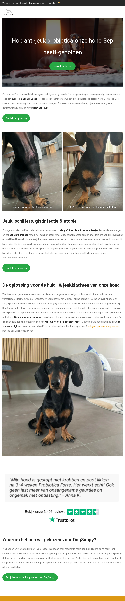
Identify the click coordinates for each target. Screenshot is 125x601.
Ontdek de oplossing (16, 118)
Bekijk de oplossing (62, 66)
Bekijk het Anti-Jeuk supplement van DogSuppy (30, 577)
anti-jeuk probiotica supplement (104, 326)
